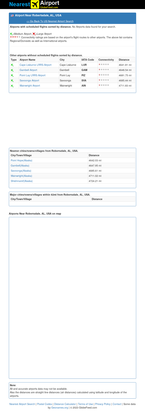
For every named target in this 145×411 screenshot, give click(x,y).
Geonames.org (59, 407)
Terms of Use (86, 404)
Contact (117, 404)
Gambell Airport (28, 70)
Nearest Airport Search (22, 404)
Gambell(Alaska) (20, 165)
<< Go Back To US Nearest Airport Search (50, 21)
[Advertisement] (72, 121)
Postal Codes (44, 404)
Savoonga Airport (29, 80)
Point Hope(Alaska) (21, 160)
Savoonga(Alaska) (21, 170)
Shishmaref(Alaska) (22, 181)
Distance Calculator (65, 404)
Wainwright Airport (30, 85)
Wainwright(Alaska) (21, 175)
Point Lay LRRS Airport (32, 75)
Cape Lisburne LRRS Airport (35, 64)
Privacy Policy (103, 404)
